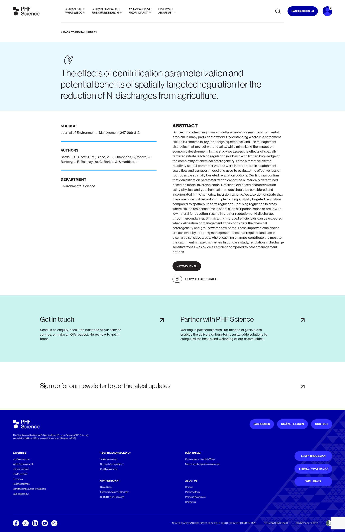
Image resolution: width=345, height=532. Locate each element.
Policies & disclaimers (195, 497)
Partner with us (192, 492)
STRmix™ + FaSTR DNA (313, 468)
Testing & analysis (108, 459)
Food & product (20, 474)
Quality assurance (109, 469)
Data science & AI (21, 494)
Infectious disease (21, 459)
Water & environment (23, 464)
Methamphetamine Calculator (114, 492)
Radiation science (21, 484)
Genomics (18, 479)
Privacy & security (307, 523)
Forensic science (21, 469)
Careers (189, 487)
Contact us (190, 502)
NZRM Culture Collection (112, 497)
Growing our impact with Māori (200, 459)
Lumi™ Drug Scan (313, 456)
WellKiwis (313, 481)
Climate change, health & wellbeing (29, 489)
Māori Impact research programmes (202, 464)
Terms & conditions (276, 523)
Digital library (106, 487)
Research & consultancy (112, 464)
